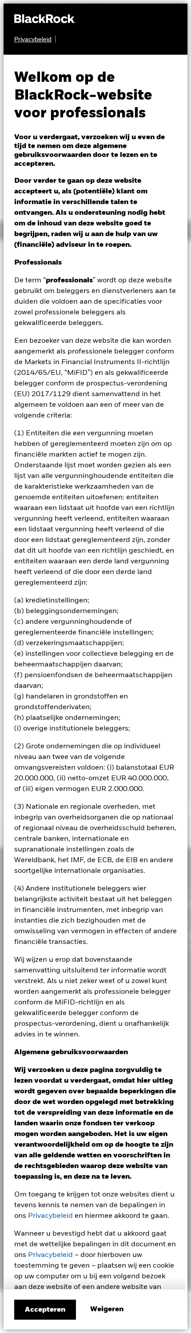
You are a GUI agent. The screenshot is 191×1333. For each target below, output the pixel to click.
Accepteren (45, 1309)
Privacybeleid (50, 1216)
